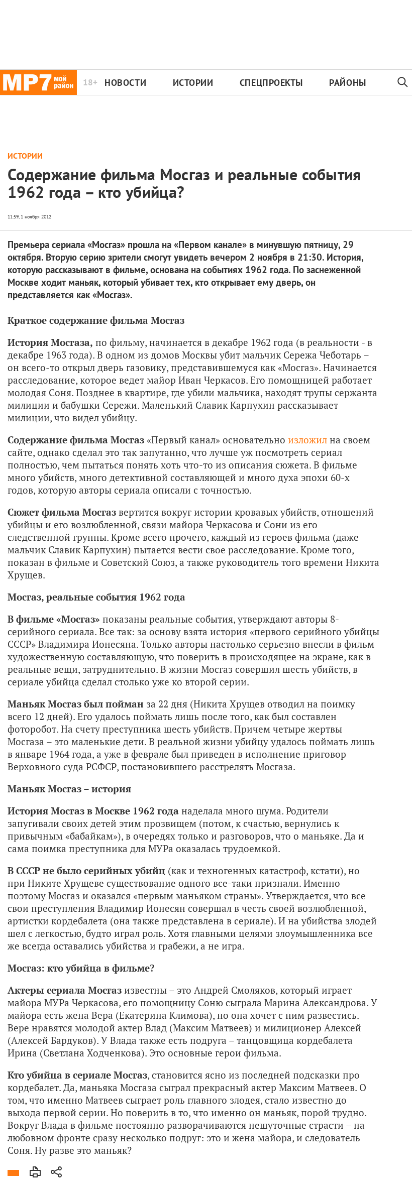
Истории (193, 82)
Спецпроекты (271, 82)
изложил (307, 439)
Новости (125, 82)
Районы (347, 82)
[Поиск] (402, 82)
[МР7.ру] (38, 82)
